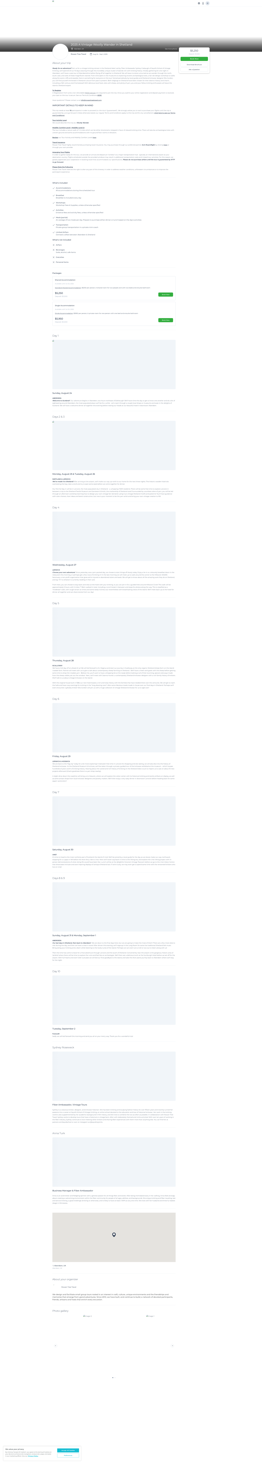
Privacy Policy (33, 1456)
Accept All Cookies (68, 1450)
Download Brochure (194, 65)
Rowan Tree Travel (68, 1287)
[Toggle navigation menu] (208, 3)
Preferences (68, 1455)
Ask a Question (194, 69)
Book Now (194, 59)
